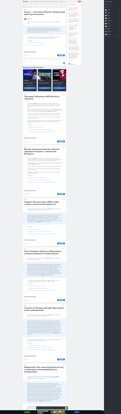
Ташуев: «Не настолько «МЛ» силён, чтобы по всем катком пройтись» (40, 129)
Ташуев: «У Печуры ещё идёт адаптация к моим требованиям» (73, 34)
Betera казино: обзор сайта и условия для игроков (36, 177)
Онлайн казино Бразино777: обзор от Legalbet (35, 285)
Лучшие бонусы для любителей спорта (35, 42)
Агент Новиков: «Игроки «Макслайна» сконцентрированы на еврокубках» (40, 131)
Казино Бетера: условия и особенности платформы (36, 345)
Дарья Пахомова (29, 18)
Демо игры (45, 1)
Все (65, 67)
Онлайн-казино (36, 1)
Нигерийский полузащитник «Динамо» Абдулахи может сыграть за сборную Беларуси (74, 47)
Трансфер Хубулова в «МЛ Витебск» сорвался (73, 8)
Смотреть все (70, 60)
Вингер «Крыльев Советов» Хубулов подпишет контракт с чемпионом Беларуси (73, 14)
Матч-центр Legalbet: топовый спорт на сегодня (37, 44)
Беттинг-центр (55, 1)
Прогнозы (50, 1)
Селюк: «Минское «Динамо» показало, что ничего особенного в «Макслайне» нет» (42, 182)
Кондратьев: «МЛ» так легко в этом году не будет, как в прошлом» (39, 179)
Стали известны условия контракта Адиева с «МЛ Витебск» (38, 288)
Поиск (76, 1)
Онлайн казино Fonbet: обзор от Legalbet (34, 229)
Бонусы (41, 1)
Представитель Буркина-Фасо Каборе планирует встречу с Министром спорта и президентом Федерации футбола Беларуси (73, 55)
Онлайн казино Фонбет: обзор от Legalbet (35, 127)
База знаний (61, 1)
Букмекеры (31, 1)
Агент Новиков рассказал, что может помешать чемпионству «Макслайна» (41, 290)
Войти (79, 1)
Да (27, 55)
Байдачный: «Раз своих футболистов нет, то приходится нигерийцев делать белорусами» (72, 41)
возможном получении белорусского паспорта (41, 377)
